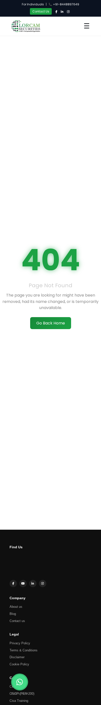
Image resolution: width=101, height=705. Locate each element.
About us (16, 607)
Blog (13, 614)
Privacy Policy (20, 643)
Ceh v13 (15, 686)
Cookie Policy (19, 664)
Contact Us (40, 11)
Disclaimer (17, 657)
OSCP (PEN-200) (22, 693)
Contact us (17, 621)
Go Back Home (50, 323)
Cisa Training (19, 701)
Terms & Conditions (24, 650)
